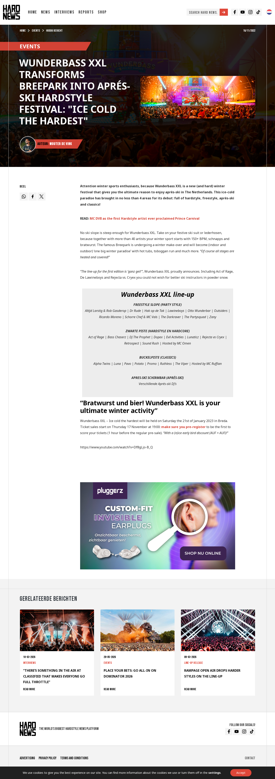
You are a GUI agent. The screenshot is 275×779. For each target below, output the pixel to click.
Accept (240, 773)
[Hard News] (11, 12)
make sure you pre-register (183, 427)
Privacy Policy (47, 758)
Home (32, 12)
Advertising (27, 758)
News (45, 12)
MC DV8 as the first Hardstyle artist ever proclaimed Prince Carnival (145, 218)
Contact (250, 758)
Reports (86, 12)
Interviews (64, 12)
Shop (102, 12)
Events (36, 31)
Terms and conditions (74, 758)
